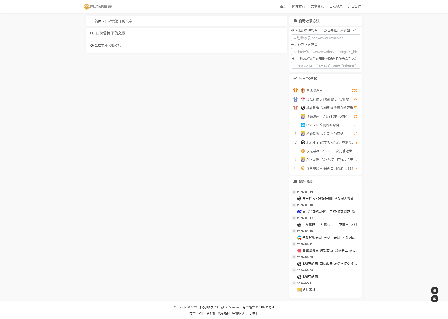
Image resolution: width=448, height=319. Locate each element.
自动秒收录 (205, 307)
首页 (283, 6)
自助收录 (336, 6)
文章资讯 (317, 6)
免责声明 (195, 313)
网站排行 (298, 6)
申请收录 (238, 313)
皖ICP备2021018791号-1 (258, 307)
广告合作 (354, 6)
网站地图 (224, 313)
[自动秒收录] (98, 6)
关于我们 (252, 313)
